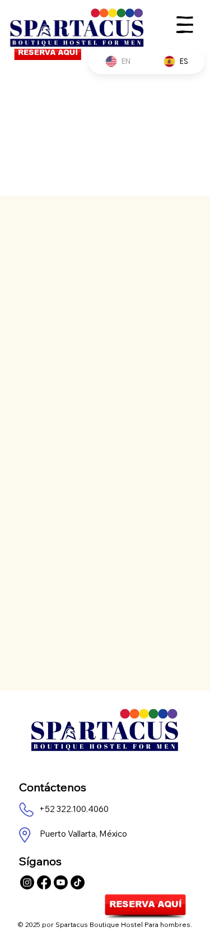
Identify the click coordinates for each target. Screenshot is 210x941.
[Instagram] (27, 882)
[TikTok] (78, 882)
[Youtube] (61, 882)
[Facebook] (44, 882)
